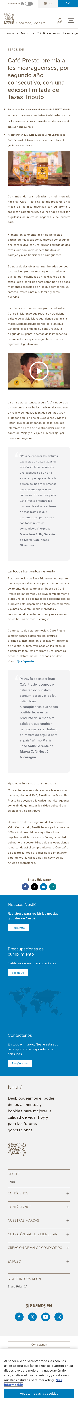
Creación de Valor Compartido (38, 1247)
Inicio (12, 1181)
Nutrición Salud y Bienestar (38, 1234)
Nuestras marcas (38, 1220)
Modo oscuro (12, 3)
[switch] (29, 4)
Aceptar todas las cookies (39, 1393)
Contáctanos (38, 1207)
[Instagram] (58, 1317)
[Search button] (62, 20)
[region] (39, 1375)
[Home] (25, 19)
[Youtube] (45, 1317)
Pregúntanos (20, 1063)
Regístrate (18, 927)
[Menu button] (71, 20)
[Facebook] (19, 1317)
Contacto (68, 3)
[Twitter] (32, 1317)
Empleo (38, 1261)
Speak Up (18, 972)
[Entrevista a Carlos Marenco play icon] (39, 371)
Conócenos (38, 1193)
